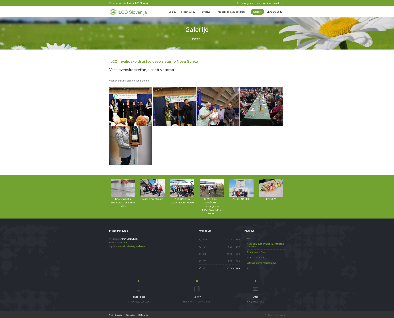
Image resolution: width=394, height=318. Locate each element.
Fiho (249, 238)
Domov (172, 11)
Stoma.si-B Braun (255, 257)
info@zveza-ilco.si (274, 3)
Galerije (257, 11)
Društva (206, 11)
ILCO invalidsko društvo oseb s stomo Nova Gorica (153, 61)
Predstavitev (188, 11)
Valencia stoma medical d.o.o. (262, 262)
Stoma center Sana (256, 252)
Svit (248, 268)
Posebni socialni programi (231, 11)
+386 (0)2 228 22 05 (250, 3)
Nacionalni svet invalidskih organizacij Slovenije (265, 245)
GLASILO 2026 (274, 11)
